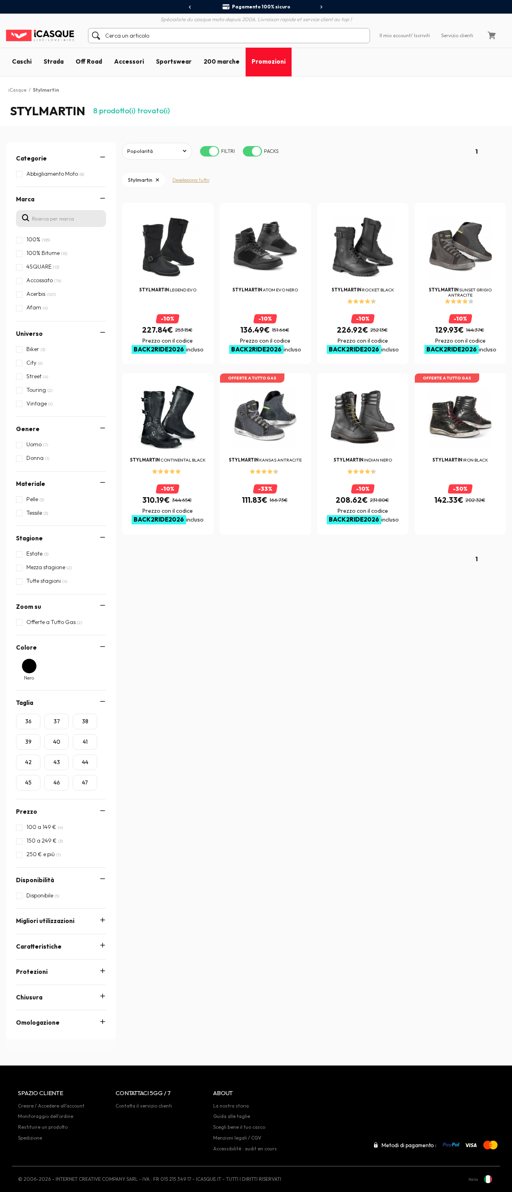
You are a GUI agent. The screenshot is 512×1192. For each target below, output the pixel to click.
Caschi (22, 61)
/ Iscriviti (420, 35)
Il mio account (395, 35)
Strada (54, 61)
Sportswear (174, 61)
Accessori (129, 61)
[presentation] (190, 7)
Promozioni (269, 61)
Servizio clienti (457, 35)
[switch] (209, 151)
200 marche (222, 61)
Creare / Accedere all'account (51, 1106)
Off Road (89, 61)
